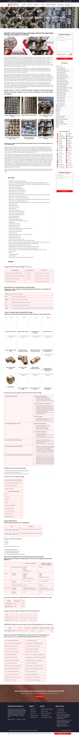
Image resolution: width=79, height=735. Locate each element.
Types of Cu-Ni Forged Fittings (15, 231)
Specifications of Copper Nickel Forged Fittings (19, 197)
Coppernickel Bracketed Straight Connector (18, 220)
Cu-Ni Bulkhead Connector (14, 226)
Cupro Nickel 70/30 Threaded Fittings (17, 213)
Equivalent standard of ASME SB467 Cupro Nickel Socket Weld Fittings (23, 243)
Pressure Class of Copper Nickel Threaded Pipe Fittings (20, 228)
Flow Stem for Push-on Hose (14, 225)
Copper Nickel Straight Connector (16, 219)
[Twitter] (10, 722)
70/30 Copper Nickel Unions (14, 237)
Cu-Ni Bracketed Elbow (13, 217)
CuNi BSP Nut (11, 222)
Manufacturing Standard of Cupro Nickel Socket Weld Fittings (22, 240)
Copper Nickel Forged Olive (14, 210)
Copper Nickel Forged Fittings (15, 187)
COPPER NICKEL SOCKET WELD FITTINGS (17, 181)
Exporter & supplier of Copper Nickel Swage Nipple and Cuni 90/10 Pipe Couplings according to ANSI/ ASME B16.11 (29, 242)
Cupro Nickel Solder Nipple (14, 223)
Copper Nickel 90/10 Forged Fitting (16, 214)
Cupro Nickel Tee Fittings (14, 207)
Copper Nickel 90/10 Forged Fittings (16, 193)
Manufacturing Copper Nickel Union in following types (20, 234)
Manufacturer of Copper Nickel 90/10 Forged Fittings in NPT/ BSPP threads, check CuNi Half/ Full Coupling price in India (29, 199)
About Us (29, 4)
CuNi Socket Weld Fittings (14, 216)
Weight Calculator (50, 4)
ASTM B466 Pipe (53, 418)
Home (24, 4)
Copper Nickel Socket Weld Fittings (16, 188)
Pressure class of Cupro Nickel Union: (16, 239)
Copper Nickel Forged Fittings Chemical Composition (20, 245)
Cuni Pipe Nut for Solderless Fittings (16, 211)
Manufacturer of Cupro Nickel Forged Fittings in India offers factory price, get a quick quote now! (29, 202)
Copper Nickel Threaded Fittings (15, 229)
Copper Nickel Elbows (13, 205)
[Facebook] (8, 722)
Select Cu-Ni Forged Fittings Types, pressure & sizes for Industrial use (23, 248)
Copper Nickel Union (13, 232)
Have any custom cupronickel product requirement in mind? (21, 257)
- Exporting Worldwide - (14, 254)
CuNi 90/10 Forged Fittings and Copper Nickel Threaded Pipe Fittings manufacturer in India (28, 182)
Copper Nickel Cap (12, 208)
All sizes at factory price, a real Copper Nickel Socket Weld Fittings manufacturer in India (27, 249)
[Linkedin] (12, 722)
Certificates (60, 4)
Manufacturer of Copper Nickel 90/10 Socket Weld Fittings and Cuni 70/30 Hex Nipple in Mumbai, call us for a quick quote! (29, 194)
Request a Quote (12, 251)
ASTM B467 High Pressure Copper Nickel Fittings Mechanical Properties (24, 246)
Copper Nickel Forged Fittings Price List (17, 196)
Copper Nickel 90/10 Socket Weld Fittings (17, 190)
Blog (43, 4)
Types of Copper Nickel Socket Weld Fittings (18, 200)
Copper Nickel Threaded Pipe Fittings (16, 185)
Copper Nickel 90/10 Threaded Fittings (17, 191)
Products (36, 4)
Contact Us (68, 4)
